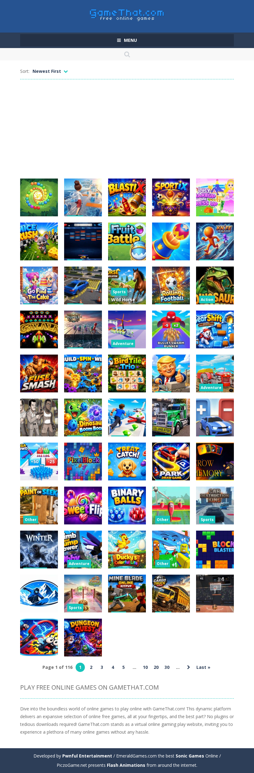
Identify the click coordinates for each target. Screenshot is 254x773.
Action (207, 299)
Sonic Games (190, 756)
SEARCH (127, 54)
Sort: (24, 71)
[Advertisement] (127, 129)
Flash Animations (126, 765)
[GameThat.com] (127, 13)
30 (166, 667)
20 (156, 667)
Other (31, 519)
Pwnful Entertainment (87, 756)
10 (145, 667)
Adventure (123, 343)
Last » (203, 667)
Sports (119, 291)
